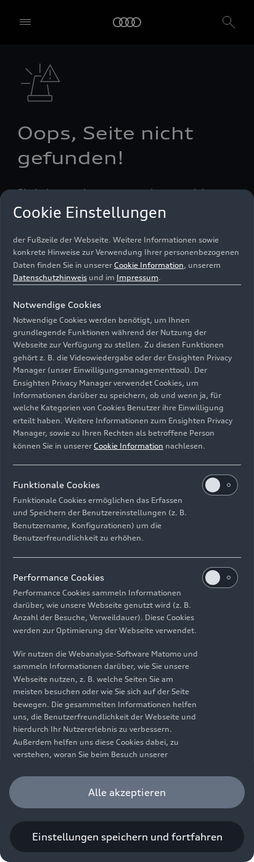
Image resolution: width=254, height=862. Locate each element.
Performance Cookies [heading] (58, 577)
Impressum (137, 277)
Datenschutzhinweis (50, 277)
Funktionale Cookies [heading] (56, 484)
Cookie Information (149, 265)
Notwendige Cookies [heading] (57, 304)
